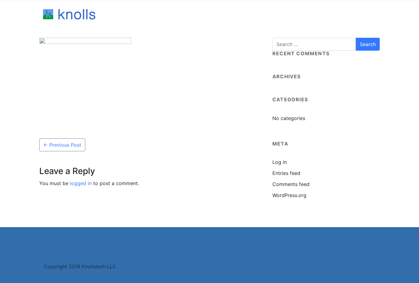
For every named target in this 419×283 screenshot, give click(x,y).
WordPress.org (289, 195)
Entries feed (286, 173)
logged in (81, 183)
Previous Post (62, 145)
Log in (279, 162)
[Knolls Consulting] (70, 14)
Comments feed (290, 184)
